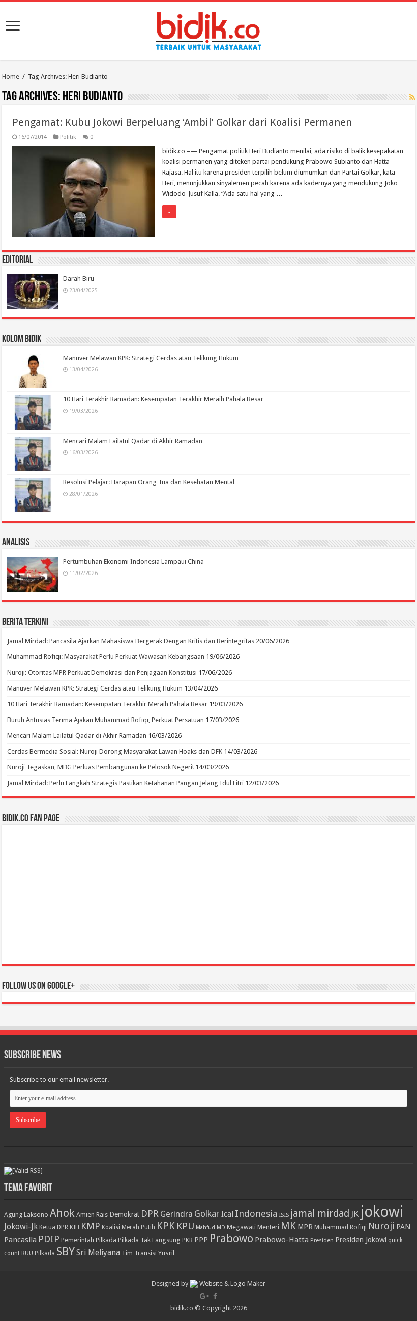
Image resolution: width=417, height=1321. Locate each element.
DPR (150, 1213)
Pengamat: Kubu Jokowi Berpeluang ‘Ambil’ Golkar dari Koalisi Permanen (182, 122)
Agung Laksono (26, 1214)
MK (288, 1226)
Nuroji (381, 1226)
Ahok (62, 1213)
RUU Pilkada (38, 1253)
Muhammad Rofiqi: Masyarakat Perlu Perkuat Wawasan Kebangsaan (105, 656)
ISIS (284, 1214)
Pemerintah (77, 1240)
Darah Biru (78, 278)
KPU (185, 1226)
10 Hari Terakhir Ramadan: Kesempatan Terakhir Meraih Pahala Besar (163, 399)
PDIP (48, 1239)
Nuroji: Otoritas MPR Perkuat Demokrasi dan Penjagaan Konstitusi (102, 672)
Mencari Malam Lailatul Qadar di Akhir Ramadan (132, 441)
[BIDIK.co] (208, 29)
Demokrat (124, 1214)
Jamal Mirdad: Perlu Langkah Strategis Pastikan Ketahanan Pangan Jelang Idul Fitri (125, 783)
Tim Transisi (139, 1253)
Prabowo (231, 1238)
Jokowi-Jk (21, 1226)
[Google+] (204, 1296)
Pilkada (106, 1240)
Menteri (268, 1227)
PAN (403, 1226)
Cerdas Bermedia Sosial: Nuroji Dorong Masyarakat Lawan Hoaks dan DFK (114, 751)
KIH (74, 1227)
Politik (68, 137)
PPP (201, 1239)
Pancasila (20, 1239)
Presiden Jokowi (360, 1239)
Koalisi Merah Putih (128, 1227)
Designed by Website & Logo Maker (208, 1283)
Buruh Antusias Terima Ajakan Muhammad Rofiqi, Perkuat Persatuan (105, 720)
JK (355, 1214)
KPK (166, 1226)
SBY (65, 1251)
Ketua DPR (53, 1227)
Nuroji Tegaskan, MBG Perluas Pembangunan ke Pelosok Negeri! (100, 767)
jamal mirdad (319, 1213)
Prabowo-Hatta (282, 1239)
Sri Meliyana (98, 1252)
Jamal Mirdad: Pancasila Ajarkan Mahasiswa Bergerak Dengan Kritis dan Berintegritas (130, 641)
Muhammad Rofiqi (340, 1227)
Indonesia (256, 1213)
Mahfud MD (210, 1227)
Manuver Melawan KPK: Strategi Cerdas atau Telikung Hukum (151, 358)
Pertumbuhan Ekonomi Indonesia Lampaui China (133, 561)
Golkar (207, 1214)
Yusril (166, 1253)
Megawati (241, 1227)
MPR (305, 1227)
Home (10, 76)
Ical (227, 1214)
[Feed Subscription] (412, 97)
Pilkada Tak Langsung (149, 1240)
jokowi (381, 1211)
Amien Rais (92, 1214)
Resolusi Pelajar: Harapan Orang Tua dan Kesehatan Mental (148, 482)
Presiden (322, 1240)
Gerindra (176, 1214)
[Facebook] (215, 1296)
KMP (90, 1226)
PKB (187, 1240)
